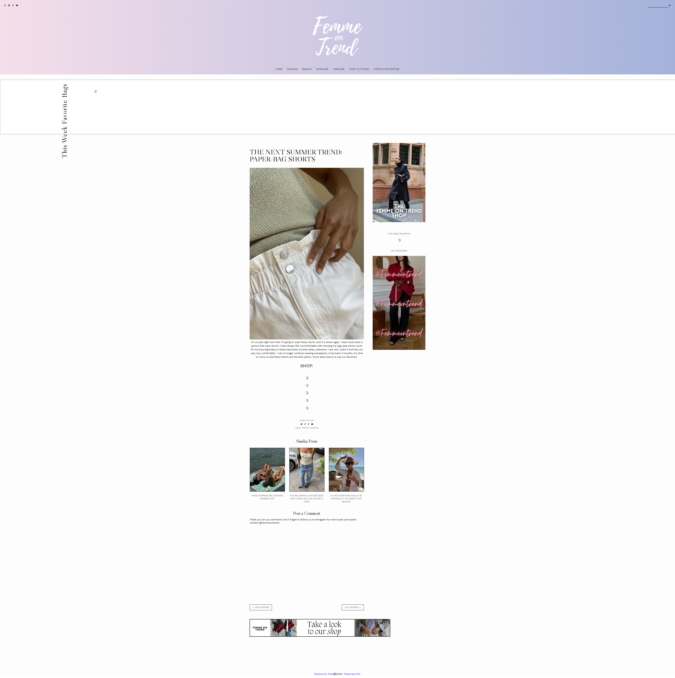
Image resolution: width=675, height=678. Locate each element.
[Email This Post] (312, 424)
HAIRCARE (339, 69)
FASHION (292, 69)
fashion (305, 428)
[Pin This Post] (308, 424)
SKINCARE (322, 69)
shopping (314, 428)
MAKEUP (307, 69)
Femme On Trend (324, 674)
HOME (279, 69)
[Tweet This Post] (301, 424)
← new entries (260, 607)
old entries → (353, 607)
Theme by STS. (352, 674)
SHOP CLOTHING (359, 69)
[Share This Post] (305, 424)
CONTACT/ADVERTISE (387, 69)
